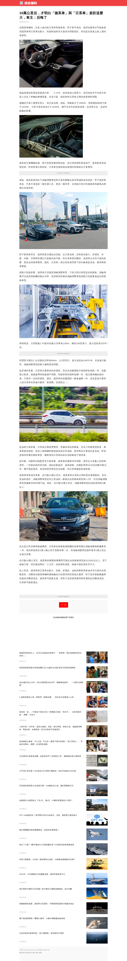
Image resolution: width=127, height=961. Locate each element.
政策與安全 (28, 952)
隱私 (37, 952)
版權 (40, 952)
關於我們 (22, 952)
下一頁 (63, 605)
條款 (34, 952)
